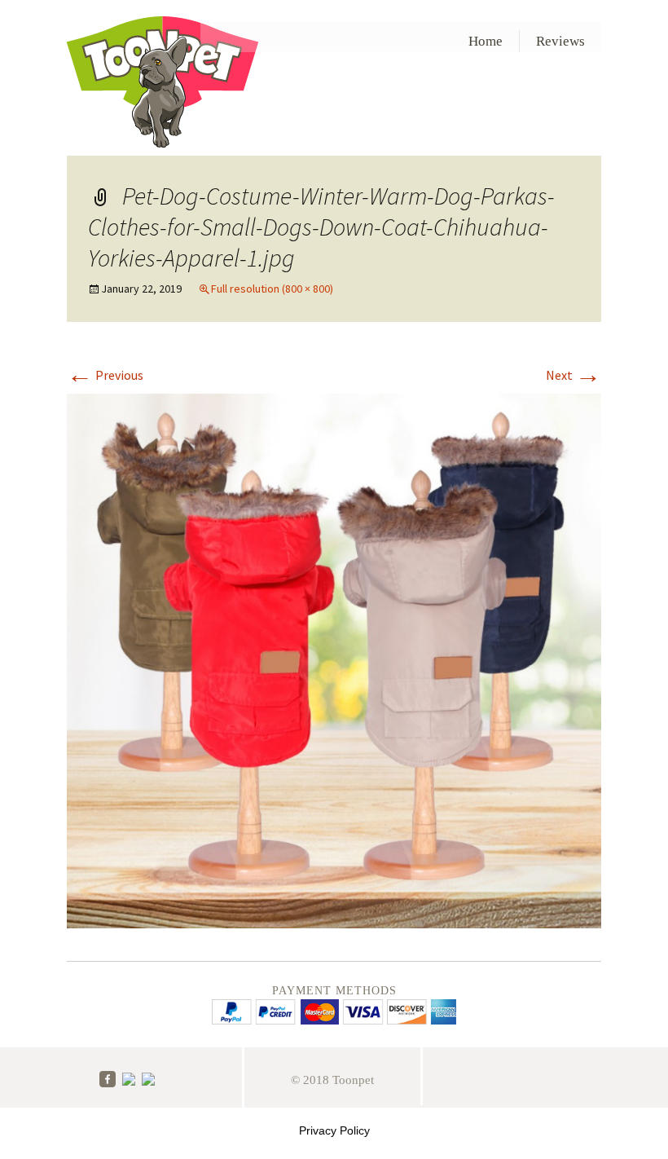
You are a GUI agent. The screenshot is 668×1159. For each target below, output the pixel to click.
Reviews (560, 41)
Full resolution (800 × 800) (272, 288)
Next (573, 375)
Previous (105, 375)
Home (485, 41)
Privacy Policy (334, 1130)
